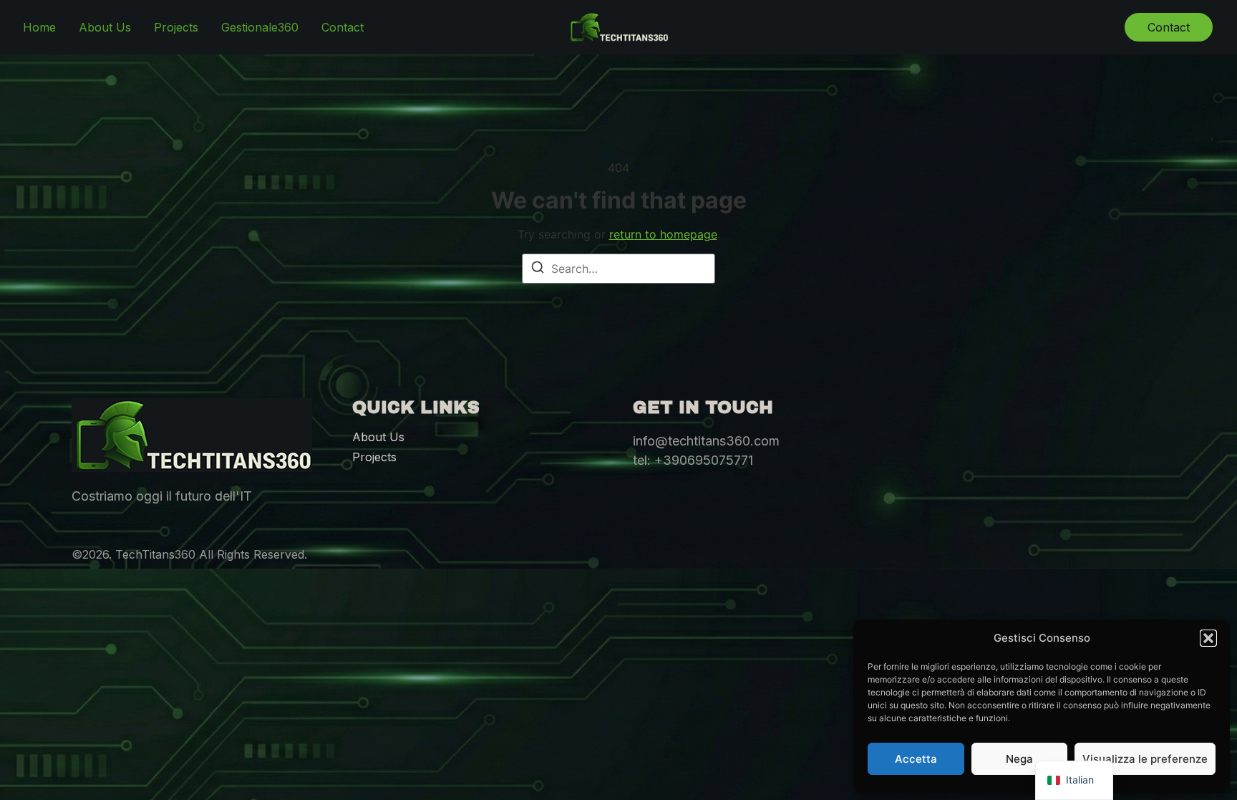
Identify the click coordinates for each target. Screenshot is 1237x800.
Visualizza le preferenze (1145, 759)
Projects (176, 27)
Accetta (916, 759)
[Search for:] (618, 269)
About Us (105, 27)
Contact (342, 27)
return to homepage (663, 234)
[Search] (537, 269)
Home (39, 27)
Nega (1019, 759)
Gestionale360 (260, 27)
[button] (1208, 638)
